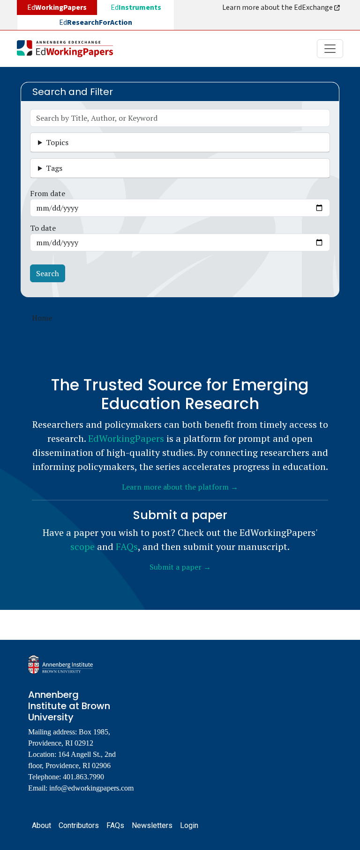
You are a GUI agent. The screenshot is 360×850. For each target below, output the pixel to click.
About (41, 825)
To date (43, 228)
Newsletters (152, 825)
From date (47, 193)
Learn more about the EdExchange (278, 7)
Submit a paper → (180, 567)
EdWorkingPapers (126, 438)
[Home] (68, 48)
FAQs (127, 546)
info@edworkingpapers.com (91, 788)
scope (82, 546)
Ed (136, 7)
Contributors (79, 825)
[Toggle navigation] (330, 48)
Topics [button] (57, 142)
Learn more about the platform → (180, 487)
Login (189, 825)
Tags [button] (54, 168)
